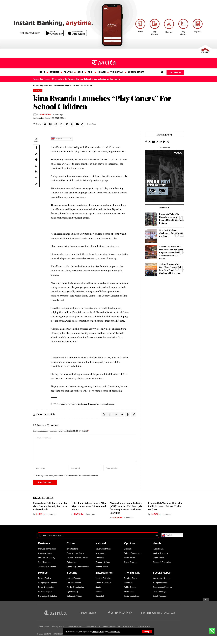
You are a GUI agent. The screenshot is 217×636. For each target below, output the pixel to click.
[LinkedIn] (164, 142)
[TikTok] (160, 142)
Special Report (162, 572)
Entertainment (104, 572)
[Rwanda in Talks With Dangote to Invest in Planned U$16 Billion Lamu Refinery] (151, 219)
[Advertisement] (164, 297)
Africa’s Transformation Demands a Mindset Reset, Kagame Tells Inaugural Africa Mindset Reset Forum (171, 252)
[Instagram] (157, 142)
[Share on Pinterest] (50, 124)
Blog (41, 85)
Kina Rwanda (88, 404)
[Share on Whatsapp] (55, 124)
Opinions (129, 543)
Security (72, 572)
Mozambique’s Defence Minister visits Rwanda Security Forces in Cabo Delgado (50, 506)
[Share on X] (44, 124)
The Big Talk (131, 572)
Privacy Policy (98, 631)
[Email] (77, 124)
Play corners (100, 404)
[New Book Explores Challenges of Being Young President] (151, 236)
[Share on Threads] (71, 124)
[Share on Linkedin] (61, 124)
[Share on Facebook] (36, 148)
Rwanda (110, 404)
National (100, 543)
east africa (72, 404)
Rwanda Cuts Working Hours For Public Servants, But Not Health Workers (165, 506)
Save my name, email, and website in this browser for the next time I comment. (67, 475)
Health (157, 543)
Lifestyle (37, 91)
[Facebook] (146, 142)
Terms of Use (114, 631)
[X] (149, 142)
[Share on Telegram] (66, 124)
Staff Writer (45, 114)
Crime (71, 543)
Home (35, 85)
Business (44, 543)
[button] (147, 631)
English (58, 138)
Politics (43, 572)
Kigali (79, 404)
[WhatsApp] (168, 142)
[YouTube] (153, 142)
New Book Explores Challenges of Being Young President (171, 233)
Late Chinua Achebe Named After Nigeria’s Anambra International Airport (88, 506)
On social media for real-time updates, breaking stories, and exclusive (86, 78)
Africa (64, 404)
